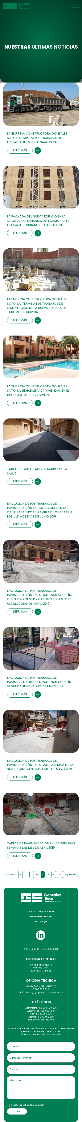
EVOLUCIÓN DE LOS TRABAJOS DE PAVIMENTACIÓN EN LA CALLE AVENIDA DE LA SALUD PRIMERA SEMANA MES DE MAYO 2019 (40, 765)
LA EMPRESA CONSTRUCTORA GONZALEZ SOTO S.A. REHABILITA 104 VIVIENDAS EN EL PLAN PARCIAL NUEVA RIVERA (38, 390)
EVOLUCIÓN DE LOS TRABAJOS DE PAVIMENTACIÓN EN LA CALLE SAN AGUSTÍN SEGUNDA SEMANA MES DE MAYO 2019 (39, 682)
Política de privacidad (41, 911)
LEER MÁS (20, 150)
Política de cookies (41, 916)
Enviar (17, 1111)
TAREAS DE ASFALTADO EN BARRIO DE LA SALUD (37, 471)
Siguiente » (70, 874)
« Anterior (11, 874)
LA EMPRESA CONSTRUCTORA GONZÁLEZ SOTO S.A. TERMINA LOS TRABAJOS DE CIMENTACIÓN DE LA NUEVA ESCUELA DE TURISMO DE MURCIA (37, 305)
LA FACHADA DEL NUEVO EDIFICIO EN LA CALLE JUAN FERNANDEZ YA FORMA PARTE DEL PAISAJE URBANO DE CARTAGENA (38, 220)
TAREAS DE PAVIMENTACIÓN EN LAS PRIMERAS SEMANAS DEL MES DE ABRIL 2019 (41, 845)
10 (59, 874)
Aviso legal (41, 921)
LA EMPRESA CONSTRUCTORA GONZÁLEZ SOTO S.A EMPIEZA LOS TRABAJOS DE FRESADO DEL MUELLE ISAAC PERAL (37, 137)
